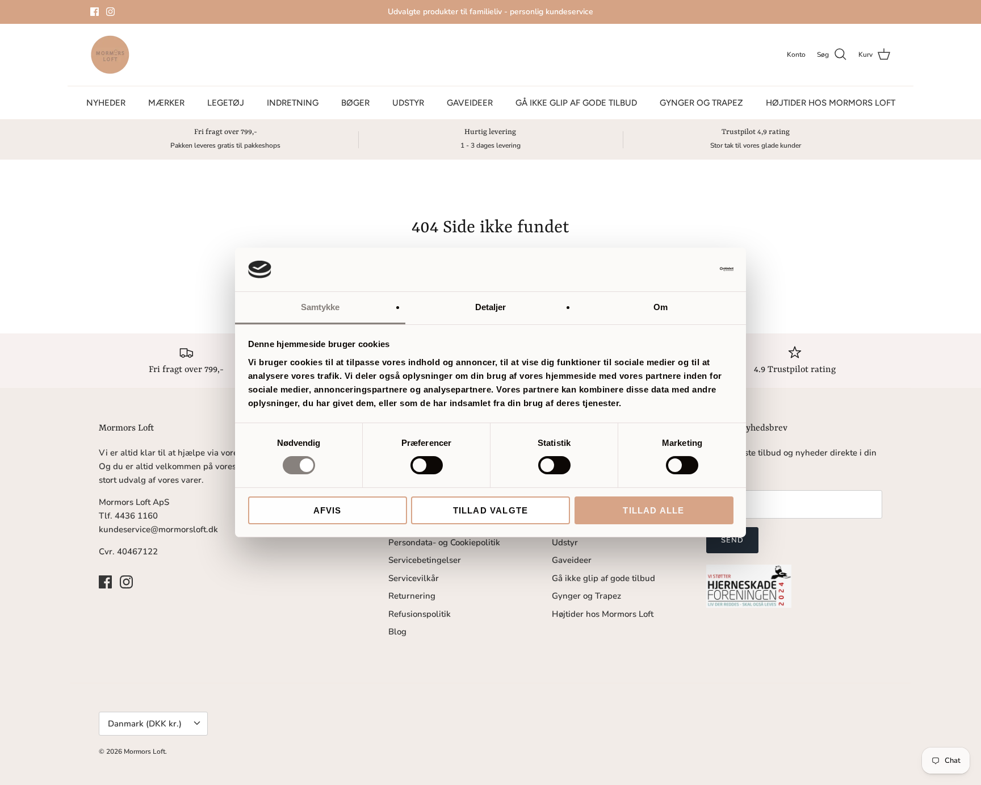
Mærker (166, 103)
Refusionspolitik (419, 614)
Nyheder (105, 103)
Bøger (355, 103)
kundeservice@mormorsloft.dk (158, 529)
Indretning (292, 103)
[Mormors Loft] (110, 54)
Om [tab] (660, 307)
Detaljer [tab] (490, 307)
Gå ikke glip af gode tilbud (576, 103)
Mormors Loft (144, 751)
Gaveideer (470, 103)
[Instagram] (110, 11)
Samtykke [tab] (320, 307)
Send (732, 540)
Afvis (327, 510)
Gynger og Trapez (701, 103)
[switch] (426, 465)
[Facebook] (94, 11)
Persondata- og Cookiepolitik (444, 542)
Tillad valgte (491, 510)
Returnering (411, 596)
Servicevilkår (413, 578)
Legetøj (225, 103)
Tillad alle (653, 510)
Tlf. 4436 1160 (128, 515)
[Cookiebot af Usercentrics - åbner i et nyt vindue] (683, 269)
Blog (397, 631)
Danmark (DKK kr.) (145, 723)
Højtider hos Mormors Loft (830, 103)
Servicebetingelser (424, 560)
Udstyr (408, 103)
